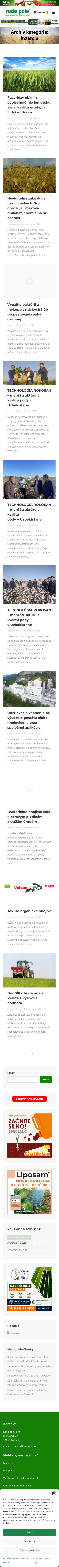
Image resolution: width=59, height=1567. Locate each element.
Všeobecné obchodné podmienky (21, 1478)
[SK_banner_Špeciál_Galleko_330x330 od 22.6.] (29, 1156)
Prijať (29, 1532)
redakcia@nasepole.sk (23, 1446)
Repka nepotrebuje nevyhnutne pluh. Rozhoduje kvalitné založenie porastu (28, 1359)
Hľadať (11, 1072)
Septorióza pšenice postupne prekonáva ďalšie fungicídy (29, 1368)
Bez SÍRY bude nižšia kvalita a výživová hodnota (25, 998)
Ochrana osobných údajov (17, 1485)
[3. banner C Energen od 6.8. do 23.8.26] (29, 24)
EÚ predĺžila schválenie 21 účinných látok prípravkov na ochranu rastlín (27, 1382)
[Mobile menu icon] (53, 12)
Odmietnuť (29, 1541)
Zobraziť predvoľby (29, 1550)
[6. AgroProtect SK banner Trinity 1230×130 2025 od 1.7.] (29, 5)
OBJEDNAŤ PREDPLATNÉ (29, 1098)
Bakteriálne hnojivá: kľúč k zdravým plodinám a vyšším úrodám (28, 817)
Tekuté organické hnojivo (29, 911)
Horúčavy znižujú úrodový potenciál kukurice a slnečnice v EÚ (27, 1392)
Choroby (11, 118)
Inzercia (19, 118)
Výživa (18, 325)
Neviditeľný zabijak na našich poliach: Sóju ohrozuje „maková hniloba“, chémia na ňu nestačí (27, 208)
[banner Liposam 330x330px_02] (29, 1213)
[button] (54, 1493)
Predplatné (9, 1470)
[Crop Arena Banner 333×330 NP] (29, 1309)
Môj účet (8, 1463)
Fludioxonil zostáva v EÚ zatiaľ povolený (29, 1375)
